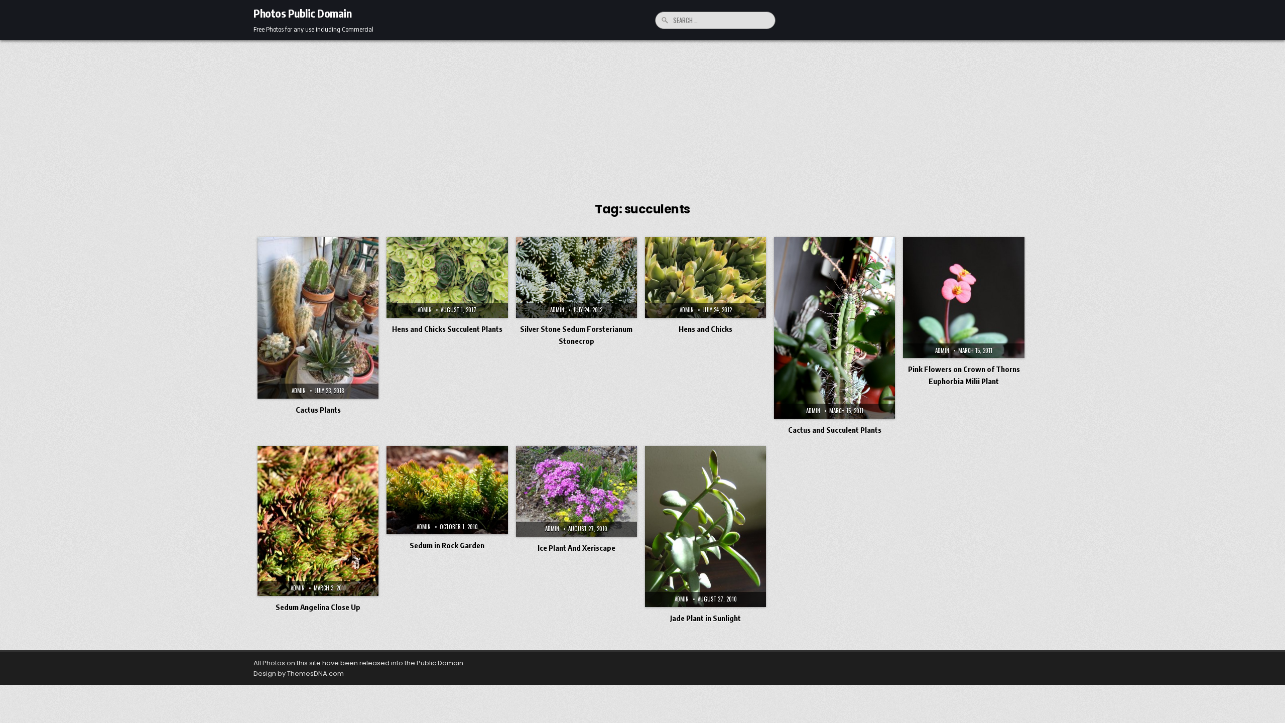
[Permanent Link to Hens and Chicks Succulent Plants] (447, 277)
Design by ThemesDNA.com (298, 673)
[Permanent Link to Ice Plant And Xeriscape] (576, 491)
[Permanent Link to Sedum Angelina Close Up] (318, 521)
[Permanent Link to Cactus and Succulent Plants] (834, 328)
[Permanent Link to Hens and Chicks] (705, 277)
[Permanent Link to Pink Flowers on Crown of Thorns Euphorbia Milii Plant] (963, 297)
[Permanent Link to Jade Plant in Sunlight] (705, 526)
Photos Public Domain (302, 13)
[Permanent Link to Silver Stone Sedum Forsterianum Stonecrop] (576, 277)
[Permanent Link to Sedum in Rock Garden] (447, 490)
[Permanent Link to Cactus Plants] (318, 318)
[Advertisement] (642, 115)
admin (299, 391)
